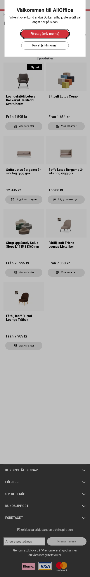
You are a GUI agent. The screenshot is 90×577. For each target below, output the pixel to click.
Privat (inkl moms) (44, 45)
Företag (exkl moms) (45, 33)
